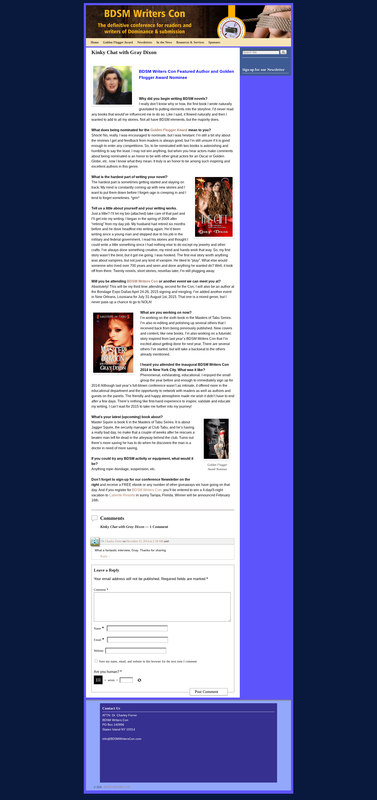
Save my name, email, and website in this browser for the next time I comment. (148, 661)
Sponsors (214, 42)
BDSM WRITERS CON (117, 787)
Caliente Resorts (122, 495)
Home (95, 42)
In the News (164, 42)
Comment (101, 589)
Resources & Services (190, 42)
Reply (105, 556)
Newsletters (144, 42)
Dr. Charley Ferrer (111, 541)
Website (98, 650)
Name (99, 628)
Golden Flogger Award (118, 42)
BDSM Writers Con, (146, 490)
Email (99, 640)
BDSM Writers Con (143, 281)
